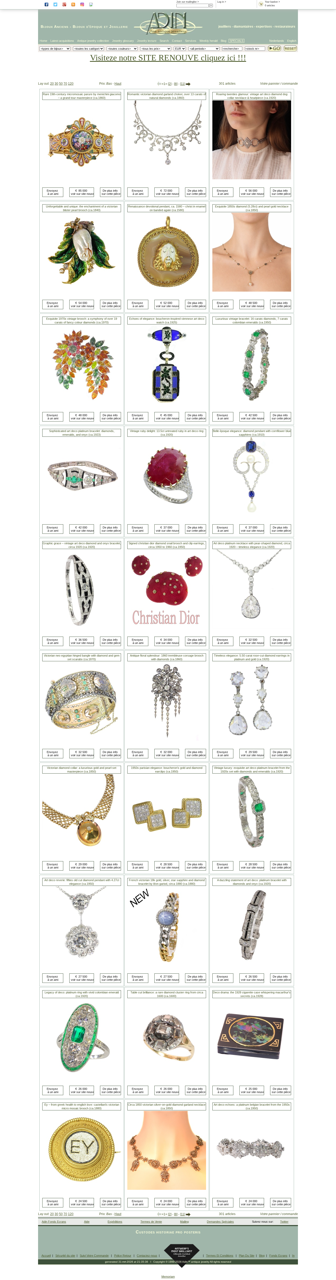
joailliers (224, 26)
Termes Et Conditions (219, 1255)
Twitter (284, 1221)
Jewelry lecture (146, 40)
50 (61, 83)
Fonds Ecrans (278, 1255)
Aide (87, 1221)
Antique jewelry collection (93, 40)
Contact (177, 40)
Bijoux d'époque (88, 26)
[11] (182, 84)
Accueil (46, 1255)
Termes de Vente (151, 1221)
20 (52, 83)
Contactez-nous (147, 1255)
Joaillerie (118, 26)
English (291, 40)
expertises (264, 26)
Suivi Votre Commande (94, 1255)
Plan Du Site (246, 1255)
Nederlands (276, 40)
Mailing (184, 1221)
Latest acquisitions (62, 40)
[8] (175, 84)
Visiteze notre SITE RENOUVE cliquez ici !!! (168, 57)
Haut (117, 83)
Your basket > (272, 2)
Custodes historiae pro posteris (168, 1232)
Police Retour (122, 1255)
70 (65, 83)
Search (164, 40)
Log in (220, 2)
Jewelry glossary (123, 40)
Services (190, 40)
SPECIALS (236, 40)
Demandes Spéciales (220, 1221)
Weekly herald (209, 40)
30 (56, 83)
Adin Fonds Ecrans (54, 1221)
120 (71, 83)
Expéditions (115, 1221)
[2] (169, 84)
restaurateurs (285, 26)
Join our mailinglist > (187, 2)
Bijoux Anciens (55, 26)
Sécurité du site (65, 1255)
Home (43, 40)
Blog (223, 40)
